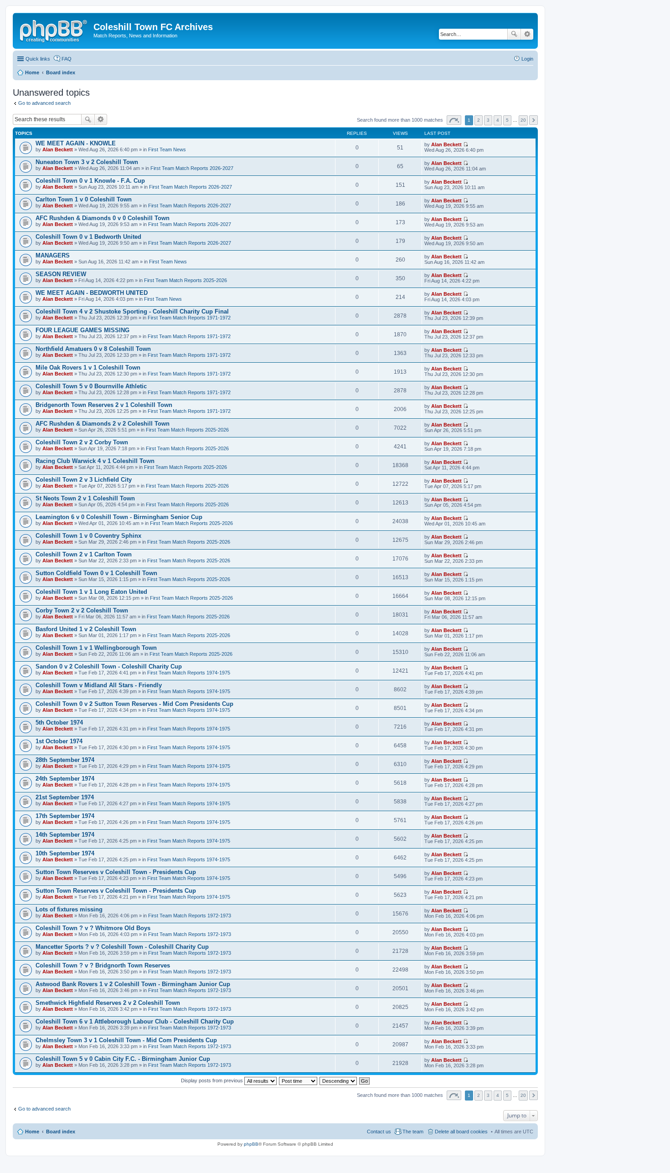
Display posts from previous (212, 1080)
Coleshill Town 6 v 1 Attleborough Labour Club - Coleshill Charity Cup (135, 1021)
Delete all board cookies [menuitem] (461, 1131)
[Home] (54, 29)
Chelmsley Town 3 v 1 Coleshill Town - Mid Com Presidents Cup (126, 1040)
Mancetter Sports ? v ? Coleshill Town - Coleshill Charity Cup (122, 946)
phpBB (251, 1144)
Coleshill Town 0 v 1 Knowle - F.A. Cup (90, 180)
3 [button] (488, 120)
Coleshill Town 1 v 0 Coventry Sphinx (88, 535)
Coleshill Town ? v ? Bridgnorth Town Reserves (103, 965)
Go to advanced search (44, 103)
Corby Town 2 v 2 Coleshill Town (82, 610)
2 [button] (478, 120)
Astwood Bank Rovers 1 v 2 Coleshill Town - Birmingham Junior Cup (133, 984)
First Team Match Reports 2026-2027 (191, 168)
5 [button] (507, 120)
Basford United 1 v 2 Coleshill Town (86, 629)
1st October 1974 (59, 741)
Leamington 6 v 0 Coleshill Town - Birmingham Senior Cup (119, 517)
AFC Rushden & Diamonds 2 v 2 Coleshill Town (103, 423)
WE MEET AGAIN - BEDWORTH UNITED (92, 292)
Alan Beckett (57, 149)
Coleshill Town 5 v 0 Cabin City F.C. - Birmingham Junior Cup (123, 1058)
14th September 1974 (65, 834)
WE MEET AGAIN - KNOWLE (76, 143)
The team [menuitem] (412, 1131)
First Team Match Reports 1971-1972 (189, 317)
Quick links (38, 59)
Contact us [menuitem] (379, 1131)
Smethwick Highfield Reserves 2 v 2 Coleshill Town (108, 1002)
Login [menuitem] (527, 59)
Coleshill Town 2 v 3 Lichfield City (84, 479)
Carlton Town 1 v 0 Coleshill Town (84, 199)
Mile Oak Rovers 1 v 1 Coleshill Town (88, 367)
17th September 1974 (65, 816)
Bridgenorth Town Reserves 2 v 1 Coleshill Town (104, 404)
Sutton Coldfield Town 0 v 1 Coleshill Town (96, 573)
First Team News (167, 149)
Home (32, 1131)
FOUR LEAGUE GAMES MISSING (82, 330)
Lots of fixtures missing (69, 909)
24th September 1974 (65, 778)
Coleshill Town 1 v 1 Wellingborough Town (96, 647)
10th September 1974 (65, 853)
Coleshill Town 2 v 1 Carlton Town (84, 554)
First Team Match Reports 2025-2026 (185, 280)
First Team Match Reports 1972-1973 (189, 915)
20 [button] (523, 120)
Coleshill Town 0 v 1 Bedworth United (88, 236)
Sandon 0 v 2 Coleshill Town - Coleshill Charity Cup (109, 666)
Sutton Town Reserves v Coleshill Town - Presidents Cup (116, 872)
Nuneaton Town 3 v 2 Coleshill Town (87, 162)
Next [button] (533, 120)
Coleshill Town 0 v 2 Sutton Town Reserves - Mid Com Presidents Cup (134, 703)
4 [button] (497, 120)
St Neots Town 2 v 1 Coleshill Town (85, 498)
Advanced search (527, 34)
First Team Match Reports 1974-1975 (188, 672)
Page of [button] (454, 120)
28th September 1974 (65, 759)
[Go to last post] (465, 144)
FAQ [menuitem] (67, 59)
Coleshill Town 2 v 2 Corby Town (82, 442)
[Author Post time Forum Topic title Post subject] (298, 1080)
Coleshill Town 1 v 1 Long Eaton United (91, 591)
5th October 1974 (59, 722)
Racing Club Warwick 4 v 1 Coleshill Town (95, 461)
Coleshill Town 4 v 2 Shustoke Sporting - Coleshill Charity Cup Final (132, 311)
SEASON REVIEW (61, 274)
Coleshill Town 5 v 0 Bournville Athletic (91, 386)
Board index (60, 1131)
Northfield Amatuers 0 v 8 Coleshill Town (93, 348)
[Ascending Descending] (339, 1080)
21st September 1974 (65, 797)
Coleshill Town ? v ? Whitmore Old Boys (93, 928)
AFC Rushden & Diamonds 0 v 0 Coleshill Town (103, 218)
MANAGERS (53, 255)
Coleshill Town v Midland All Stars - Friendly (99, 685)
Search (514, 34)
